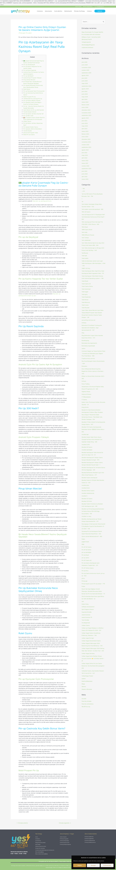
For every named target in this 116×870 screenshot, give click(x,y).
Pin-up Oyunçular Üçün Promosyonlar (34, 91)
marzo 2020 (85, 179)
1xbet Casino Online (87, 286)
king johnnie (85, 407)
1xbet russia (85, 305)
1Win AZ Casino (86, 212)
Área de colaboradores (87, 6)
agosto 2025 (85, 75)
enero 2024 (85, 107)
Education (84, 366)
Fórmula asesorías (89, 836)
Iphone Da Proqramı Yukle (30, 132)
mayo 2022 (85, 155)
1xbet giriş (84, 294)
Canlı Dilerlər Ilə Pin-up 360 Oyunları (33, 110)
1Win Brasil (85, 227)
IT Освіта (84, 399)
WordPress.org (86, 706)
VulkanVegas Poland (87, 676)
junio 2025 (85, 81)
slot (83, 601)
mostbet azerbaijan (87, 450)
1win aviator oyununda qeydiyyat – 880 (92, 209)
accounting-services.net (88, 320)
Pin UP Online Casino (88, 568)
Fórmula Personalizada (65, 844)
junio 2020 (85, 174)
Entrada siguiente (65, 823)
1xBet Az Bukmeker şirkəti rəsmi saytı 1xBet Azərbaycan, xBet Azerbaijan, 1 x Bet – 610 (93, 263)
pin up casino (85, 557)
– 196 (83, 188)
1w (82, 201)
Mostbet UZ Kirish (87, 501)
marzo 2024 (85, 102)
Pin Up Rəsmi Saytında (29, 70)
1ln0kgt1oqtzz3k (86, 42)
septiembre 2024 (86, 86)
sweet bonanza (86, 615)
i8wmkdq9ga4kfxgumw (88, 45)
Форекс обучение (87, 689)
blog (83, 333)
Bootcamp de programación (89, 343)
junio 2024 (85, 94)
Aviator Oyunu (27, 121)
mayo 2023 (85, 126)
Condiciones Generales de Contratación (44, 850)
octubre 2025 (85, 70)
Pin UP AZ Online (86, 549)
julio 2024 (84, 91)
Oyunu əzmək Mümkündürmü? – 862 (92, 536)
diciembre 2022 (86, 139)
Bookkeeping (85, 340)
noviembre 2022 (86, 142)
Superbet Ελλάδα (87, 612)
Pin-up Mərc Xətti (28, 115)
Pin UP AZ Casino (86, 547)
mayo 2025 (85, 83)
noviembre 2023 (86, 112)
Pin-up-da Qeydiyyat (29, 64)
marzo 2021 (85, 163)
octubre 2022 (85, 144)
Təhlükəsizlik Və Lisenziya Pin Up (32, 98)
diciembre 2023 (86, 110)
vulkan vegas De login (88, 638)
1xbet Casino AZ (86, 284)
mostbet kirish (86, 488)
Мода (83, 684)
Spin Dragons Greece (88, 609)
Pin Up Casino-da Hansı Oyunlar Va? (33, 114)
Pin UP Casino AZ (86, 560)
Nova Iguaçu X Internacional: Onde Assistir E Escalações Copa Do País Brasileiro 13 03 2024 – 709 (93, 526)
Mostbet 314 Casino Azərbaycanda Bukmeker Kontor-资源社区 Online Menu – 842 (93, 429)
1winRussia (85, 253)
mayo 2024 (85, 96)
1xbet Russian (85, 307)
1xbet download (86, 289)
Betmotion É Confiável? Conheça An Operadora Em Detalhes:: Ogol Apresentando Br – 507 (92, 328)
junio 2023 (85, 123)
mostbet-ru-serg (86, 516)
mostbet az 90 (86, 444)
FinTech (84, 381)
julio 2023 (84, 120)
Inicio (36, 836)
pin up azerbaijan (86, 552)
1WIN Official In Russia (88, 235)
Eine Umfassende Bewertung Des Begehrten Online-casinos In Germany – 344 (93, 371)
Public (83, 586)
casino (83, 348)
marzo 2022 (85, 160)
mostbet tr (84, 496)
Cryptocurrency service (88, 358)
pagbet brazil (85, 541)
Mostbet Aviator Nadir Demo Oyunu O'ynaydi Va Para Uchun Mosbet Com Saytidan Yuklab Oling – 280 (92, 439)
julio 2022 (84, 152)
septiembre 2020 (86, 168)
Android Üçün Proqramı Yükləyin (32, 78)
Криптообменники (87, 681)
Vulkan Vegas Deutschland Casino (91, 641)
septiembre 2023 (86, 115)
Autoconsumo (63, 836)
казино (84, 678)
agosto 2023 (85, 118)
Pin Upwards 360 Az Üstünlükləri (32, 129)
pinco (83, 578)
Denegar (93, 865)
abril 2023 (84, 128)
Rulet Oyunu (26, 89)
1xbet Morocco (86, 302)
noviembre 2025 (86, 67)
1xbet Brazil (85, 281)
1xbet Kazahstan (86, 297)
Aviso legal (37, 844)
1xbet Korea (85, 299)
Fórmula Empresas (64, 840)
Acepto (80, 865)
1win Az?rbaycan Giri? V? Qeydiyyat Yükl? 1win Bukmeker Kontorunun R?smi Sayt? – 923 (93, 217)
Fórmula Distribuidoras (90, 842)
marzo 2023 (85, 131)
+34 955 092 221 (100, 6)
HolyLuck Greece (86, 394)
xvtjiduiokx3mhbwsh (87, 47)
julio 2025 (84, 78)
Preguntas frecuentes (40, 842)
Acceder (84, 698)
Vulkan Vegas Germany (88, 653)
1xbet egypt (85, 291)
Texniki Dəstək (27, 131)
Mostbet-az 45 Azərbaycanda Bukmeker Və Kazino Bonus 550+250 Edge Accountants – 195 (93, 511)
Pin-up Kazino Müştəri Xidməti (31, 100)
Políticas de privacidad (40, 846)
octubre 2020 (85, 166)
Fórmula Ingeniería (89, 838)
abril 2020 (84, 176)
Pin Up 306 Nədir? (28, 76)
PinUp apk (22, 33)
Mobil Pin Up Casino (29, 134)
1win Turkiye (85, 237)
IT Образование (86, 397)
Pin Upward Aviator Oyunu (30, 127)
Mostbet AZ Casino (87, 447)
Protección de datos (40, 848)
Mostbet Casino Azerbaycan (89, 477)
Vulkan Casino (86, 625)
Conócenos (38, 840)
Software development (88, 606)
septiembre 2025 (86, 73)
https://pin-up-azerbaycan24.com (42, 201)
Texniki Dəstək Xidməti (29, 112)
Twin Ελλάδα (85, 620)
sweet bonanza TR (87, 617)
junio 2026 (85, 65)
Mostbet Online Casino (88, 490)
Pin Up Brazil (85, 555)
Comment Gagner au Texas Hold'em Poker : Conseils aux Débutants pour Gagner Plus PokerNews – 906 (93, 353)
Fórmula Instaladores (90, 840)
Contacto (37, 838)
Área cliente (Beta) (39, 852)
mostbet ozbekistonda (88, 493)
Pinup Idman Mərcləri (29, 79)
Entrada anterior (22, 823)
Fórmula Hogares (64, 838)
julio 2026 (84, 62)
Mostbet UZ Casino (87, 498)
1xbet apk (84, 255)
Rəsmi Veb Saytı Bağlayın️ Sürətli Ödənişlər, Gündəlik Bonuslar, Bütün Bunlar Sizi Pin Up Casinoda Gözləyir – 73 (93, 591)
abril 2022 (84, 158)
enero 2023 (85, 136)
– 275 (83, 191)
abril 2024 (84, 99)
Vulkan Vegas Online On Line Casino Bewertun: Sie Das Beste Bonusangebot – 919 (93, 666)
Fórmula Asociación (64, 842)
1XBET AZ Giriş (86, 268)
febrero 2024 (85, 104)
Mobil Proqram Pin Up (29, 96)
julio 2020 (84, 171)
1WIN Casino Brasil (87, 229)
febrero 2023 (85, 134)
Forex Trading (85, 384)
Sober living (85, 604)
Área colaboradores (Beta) (41, 853)
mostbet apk (85, 434)
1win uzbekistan (86, 240)
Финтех (84, 686)
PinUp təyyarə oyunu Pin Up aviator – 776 (93, 583)
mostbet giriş (85, 485)
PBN (83, 544)
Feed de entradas (86, 701)
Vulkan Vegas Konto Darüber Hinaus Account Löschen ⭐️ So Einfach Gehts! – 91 (93, 658)
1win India (84, 232)
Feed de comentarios (87, 704)
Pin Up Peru (85, 570)
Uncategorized (86, 622)
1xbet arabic (85, 258)
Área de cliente (78, 6)
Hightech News (86, 391)
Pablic (83, 539)
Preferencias (107, 865)
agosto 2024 (85, 89)
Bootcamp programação (88, 346)
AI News (84, 323)
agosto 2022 (85, 150)
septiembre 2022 (86, 147)
